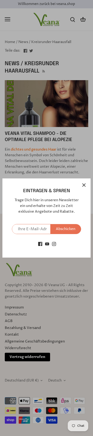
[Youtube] (47, 243)
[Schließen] (84, 185)
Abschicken (65, 228)
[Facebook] (40, 243)
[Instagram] (54, 243)
